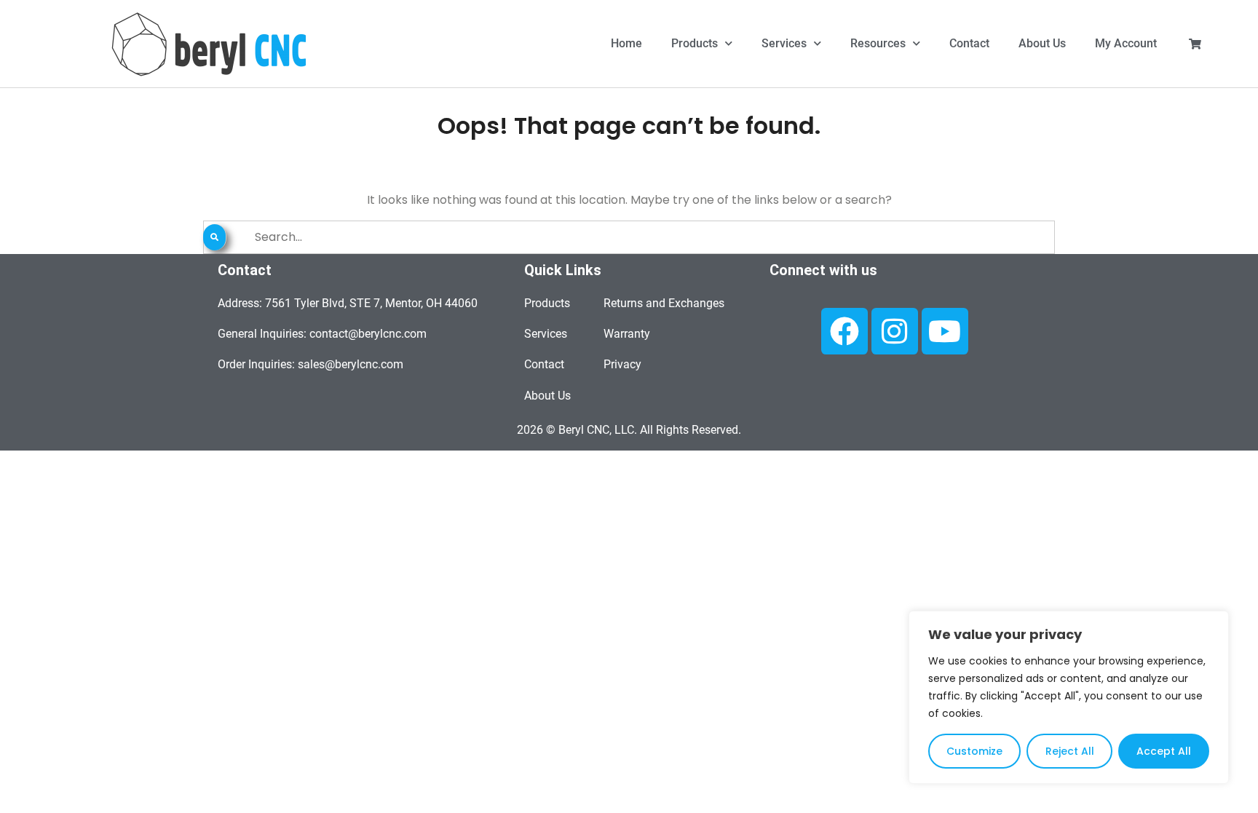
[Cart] (1195, 44)
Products (694, 43)
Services (784, 43)
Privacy (622, 364)
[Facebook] (844, 331)
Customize (974, 751)
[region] (1069, 697)
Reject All (1069, 751)
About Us (1042, 43)
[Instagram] (894, 331)
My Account (1126, 43)
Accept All (1163, 751)
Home (626, 43)
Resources (878, 43)
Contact (969, 43)
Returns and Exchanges (664, 303)
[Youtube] (945, 331)
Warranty (627, 334)
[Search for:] (629, 237)
